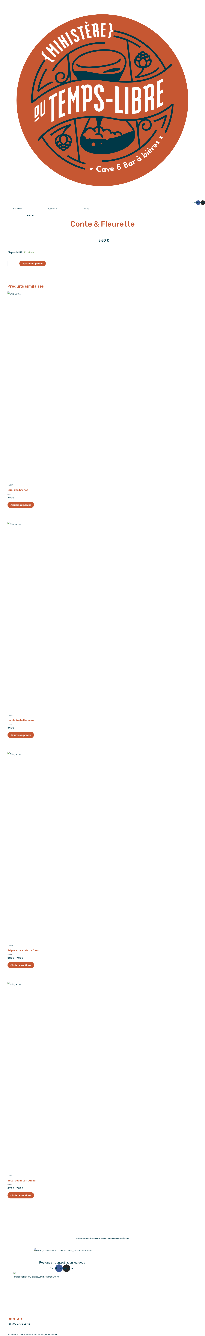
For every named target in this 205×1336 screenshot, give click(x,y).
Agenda (52, 208)
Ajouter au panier (32, 263)
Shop (86, 208)
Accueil (17, 208)
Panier (31, 215)
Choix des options (21, 965)
